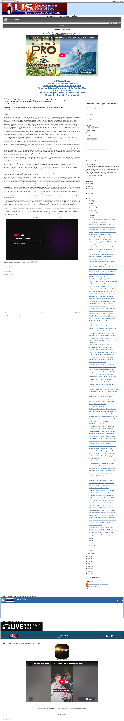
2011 (89, 568)
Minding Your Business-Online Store (98, 222)
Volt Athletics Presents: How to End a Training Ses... (102, 490)
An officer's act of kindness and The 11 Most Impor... (102, 428)
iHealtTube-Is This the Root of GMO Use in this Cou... (102, 379)
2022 (89, 193)
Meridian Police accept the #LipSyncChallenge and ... (102, 480)
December (92, 205)
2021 (89, 196)
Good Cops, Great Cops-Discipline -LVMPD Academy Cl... (103, 328)
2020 (89, 198)
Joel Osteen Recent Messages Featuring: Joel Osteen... (102, 497)
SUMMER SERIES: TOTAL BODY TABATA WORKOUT (102, 377)
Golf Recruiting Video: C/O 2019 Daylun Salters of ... (102, 303)
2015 (89, 558)
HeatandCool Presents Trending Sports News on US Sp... (103, 433)
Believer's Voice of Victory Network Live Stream (100, 448)
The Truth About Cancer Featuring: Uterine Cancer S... (102, 344)
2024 (89, 188)
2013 (89, 563)
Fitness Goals (92, 244)
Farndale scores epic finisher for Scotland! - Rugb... (101, 374)
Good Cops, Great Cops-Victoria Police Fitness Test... (102, 249)
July (90, 217)
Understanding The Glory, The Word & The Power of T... (102, 515)
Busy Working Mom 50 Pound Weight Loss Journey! (101, 507)
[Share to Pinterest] (37, 262)
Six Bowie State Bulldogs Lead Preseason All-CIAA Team (103, 416)
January (91, 550)
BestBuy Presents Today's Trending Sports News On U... (103, 517)
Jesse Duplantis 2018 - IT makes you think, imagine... (102, 330)
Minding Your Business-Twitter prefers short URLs (101, 286)
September (92, 212)
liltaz (88, 588)
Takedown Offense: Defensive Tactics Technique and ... (102, 446)
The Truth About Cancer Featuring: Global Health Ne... (102, 364)
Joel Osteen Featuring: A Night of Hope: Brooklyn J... (102, 384)
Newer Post (6, 312)
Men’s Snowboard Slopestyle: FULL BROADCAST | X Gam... (104, 389)
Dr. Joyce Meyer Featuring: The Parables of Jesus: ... (102, 532)
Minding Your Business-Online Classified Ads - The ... (102, 470)
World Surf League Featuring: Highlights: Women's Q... (102, 338)
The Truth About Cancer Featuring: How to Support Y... (102, 261)
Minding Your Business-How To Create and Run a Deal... (102, 372)
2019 (89, 201)
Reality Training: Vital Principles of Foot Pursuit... (101, 396)
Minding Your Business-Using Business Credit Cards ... (102, 386)
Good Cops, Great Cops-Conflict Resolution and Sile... (102, 381)
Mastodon (3, 719)
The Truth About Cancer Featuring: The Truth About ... (102, 478)
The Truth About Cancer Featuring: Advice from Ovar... (102, 308)
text (89, 135)
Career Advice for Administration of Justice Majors (101, 311)
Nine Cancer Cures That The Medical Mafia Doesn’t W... (102, 229)
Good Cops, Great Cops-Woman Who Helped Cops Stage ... (103, 281)
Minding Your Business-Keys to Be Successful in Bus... (102, 436)
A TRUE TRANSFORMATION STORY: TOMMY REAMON (103, 391)
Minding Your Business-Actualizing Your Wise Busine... (102, 485)
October (91, 210)
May (90, 540)
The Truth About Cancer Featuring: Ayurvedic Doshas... (102, 325)
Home (42, 312)
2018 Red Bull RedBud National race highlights (100, 473)
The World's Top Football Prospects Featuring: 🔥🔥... (102, 288)
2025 (89, 186)
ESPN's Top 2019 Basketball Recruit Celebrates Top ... (102, 224)
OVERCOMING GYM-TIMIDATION (97, 306)
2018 (89, 203)
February (91, 548)
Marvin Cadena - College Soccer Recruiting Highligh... (102, 456)
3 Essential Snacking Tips (95, 525)
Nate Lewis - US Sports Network (94, 586)
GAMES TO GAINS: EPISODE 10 (97, 475)
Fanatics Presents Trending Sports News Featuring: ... (102, 354)
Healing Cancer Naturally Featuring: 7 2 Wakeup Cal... (102, 279)
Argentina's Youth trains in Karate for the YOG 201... (102, 359)
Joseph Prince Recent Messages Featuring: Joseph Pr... (103, 251)
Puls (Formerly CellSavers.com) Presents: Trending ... (102, 333)
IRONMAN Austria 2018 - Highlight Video (99, 421)
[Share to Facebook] (35, 262)
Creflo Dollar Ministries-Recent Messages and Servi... (102, 369)
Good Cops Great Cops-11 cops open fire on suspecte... (102, 264)
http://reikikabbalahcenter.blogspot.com (55, 217)
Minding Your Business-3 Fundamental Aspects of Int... (102, 535)
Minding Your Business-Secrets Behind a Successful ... (102, 254)
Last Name (90, 119)
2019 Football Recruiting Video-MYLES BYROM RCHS (102, 242)
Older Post (77, 312)
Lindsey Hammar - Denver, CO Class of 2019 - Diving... (102, 438)
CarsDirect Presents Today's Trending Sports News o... (102, 500)
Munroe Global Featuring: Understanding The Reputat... (102, 399)
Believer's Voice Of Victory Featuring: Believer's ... (101, 234)
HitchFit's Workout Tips (94, 458)
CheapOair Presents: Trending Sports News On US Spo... (103, 468)
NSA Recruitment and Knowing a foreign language (101, 296)
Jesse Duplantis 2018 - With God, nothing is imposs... (102, 431)
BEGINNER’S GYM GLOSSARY (97, 423)
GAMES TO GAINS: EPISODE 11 (97, 362)
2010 (89, 571)
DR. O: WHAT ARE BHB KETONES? (98, 406)
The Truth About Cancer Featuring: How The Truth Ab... (102, 246)
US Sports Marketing (9, 719)
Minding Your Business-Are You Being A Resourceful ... (102, 453)
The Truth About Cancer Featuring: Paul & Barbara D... (102, 409)
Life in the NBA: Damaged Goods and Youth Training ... (102, 441)
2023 (89, 191)
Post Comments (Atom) (16, 315)
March (91, 545)
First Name (90, 114)
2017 (89, 553)
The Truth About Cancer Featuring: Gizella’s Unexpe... (102, 394)
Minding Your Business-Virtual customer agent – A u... (102, 239)
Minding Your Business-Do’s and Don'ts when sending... (102, 271)
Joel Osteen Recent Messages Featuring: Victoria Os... (102, 283)
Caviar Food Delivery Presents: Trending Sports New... (102, 316)
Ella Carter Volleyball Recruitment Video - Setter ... (101, 321)
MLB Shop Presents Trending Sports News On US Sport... (103, 237)
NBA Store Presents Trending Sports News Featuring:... (102, 219)
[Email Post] (28, 262)
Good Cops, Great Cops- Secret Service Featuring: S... (102, 349)
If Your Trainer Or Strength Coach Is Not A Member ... (102, 227)
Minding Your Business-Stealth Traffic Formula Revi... (102, 401)
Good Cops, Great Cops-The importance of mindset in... (102, 232)
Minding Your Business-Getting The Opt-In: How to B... (102, 418)
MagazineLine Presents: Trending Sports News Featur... (102, 451)
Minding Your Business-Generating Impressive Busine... (102, 301)
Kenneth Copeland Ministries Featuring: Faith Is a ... (101, 347)
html (89, 133)
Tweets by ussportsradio (92, 160)
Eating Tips (91, 323)
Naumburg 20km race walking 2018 (97, 404)
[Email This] (30, 262)
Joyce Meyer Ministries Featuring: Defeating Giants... (102, 413)
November (92, 208)
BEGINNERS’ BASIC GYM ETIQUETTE (99, 276)
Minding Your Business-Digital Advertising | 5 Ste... (101, 357)
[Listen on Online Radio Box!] (122, 600)
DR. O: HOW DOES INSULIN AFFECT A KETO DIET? (102, 291)
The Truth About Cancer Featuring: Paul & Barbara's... (102, 510)
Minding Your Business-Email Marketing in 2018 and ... (102, 520)
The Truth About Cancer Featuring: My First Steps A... (102, 443)
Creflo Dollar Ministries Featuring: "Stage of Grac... (101, 483)
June (90, 538)
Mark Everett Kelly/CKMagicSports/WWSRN (97, 584)
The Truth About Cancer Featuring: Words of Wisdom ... (102, 492)
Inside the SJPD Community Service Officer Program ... (102, 367)
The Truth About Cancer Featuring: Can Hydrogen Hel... (102, 426)
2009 (89, 573)
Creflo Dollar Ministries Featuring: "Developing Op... (101, 266)
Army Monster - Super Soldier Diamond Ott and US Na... (103, 411)
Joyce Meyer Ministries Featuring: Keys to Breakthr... (102, 313)
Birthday (89, 125)
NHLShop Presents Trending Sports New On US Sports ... (103, 269)
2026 (89, 183)
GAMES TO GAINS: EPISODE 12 (97, 259)
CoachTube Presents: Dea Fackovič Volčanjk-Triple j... (102, 522)
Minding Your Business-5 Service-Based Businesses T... (103, 318)
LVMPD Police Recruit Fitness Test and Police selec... (102, 512)
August (91, 215)
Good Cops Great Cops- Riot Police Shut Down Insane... (103, 530)
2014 (89, 561)
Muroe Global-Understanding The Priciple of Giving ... (102, 298)
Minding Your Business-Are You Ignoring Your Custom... (102, 335)
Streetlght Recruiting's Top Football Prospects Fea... (101, 274)
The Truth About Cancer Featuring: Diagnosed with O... (102, 460)
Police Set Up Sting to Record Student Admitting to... (102, 463)
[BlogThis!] (32, 262)
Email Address (91, 109)
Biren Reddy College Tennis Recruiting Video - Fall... (102, 256)
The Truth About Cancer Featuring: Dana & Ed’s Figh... (102, 293)
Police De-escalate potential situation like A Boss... (101, 495)
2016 (89, 556)
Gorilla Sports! (70, 34)
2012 (89, 566)
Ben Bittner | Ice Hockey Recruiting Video (99, 488)
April (90, 543)
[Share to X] (33, 262)
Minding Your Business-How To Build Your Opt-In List (102, 502)
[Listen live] (3, 600)
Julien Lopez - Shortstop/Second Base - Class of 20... (102, 505)
